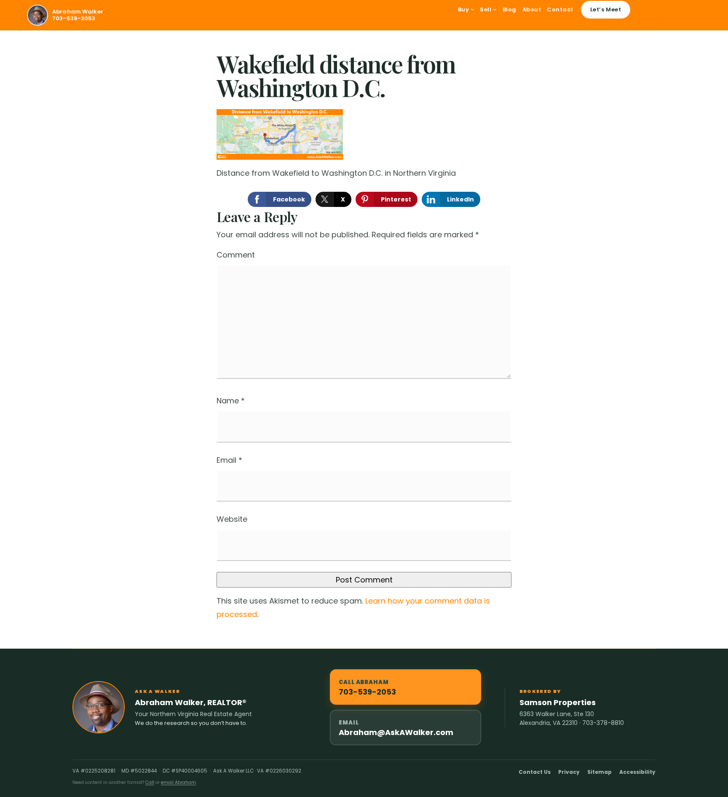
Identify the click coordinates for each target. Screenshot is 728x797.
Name (231, 400)
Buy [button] (464, 9)
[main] (364, 340)
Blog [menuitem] (510, 9)
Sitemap (599, 772)
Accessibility (637, 772)
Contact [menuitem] (560, 9)
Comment (236, 255)
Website (232, 519)
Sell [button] (486, 9)
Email (229, 460)
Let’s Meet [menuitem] (605, 9)
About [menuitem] (531, 9)
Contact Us (535, 772)
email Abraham (178, 782)
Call (149, 782)
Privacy (569, 772)
